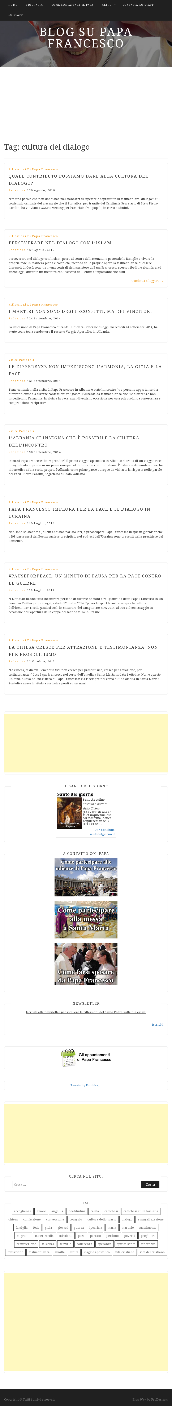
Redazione (17, 190)
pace (81, 1235)
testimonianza (39, 1252)
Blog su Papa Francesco (86, 37)
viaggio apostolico (97, 1252)
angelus (57, 1211)
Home (12, 5)
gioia (48, 1227)
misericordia (44, 1235)
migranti (23, 1235)
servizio (65, 1244)
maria (112, 1227)
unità (74, 1252)
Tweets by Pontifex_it (86, 1085)
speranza (104, 1244)
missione (65, 1235)
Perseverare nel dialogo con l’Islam (60, 242)
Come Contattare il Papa (72, 5)
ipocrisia (95, 1227)
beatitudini (77, 1211)
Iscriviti (157, 1024)
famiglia (22, 1227)
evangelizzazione (151, 1219)
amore (41, 1211)
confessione (32, 1219)
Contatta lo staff (138, 5)
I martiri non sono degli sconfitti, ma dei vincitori (80, 311)
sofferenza (84, 1244)
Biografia (34, 5)
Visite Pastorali (21, 359)
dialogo (127, 1219)
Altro (107, 5)
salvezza (48, 1244)
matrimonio (147, 1227)
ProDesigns (159, 1399)
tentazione (15, 1252)
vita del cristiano (152, 1252)
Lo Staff (15, 15)
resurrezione (26, 1244)
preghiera (148, 1235)
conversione (55, 1219)
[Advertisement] (86, 103)
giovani (62, 1227)
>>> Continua (105, 829)
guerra (79, 1227)
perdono (112, 1235)
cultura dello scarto (101, 1219)
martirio (128, 1227)
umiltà (60, 1252)
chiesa (13, 1219)
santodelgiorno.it (102, 834)
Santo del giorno (75, 794)
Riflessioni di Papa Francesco (33, 169)
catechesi (111, 1211)
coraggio (76, 1219)
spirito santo (126, 1244)
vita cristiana (124, 1252)
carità (95, 1211)
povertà (129, 1235)
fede (36, 1227)
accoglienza (22, 1211)
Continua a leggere (147, 280)
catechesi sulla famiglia (141, 1211)
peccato (95, 1235)
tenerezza (148, 1244)
